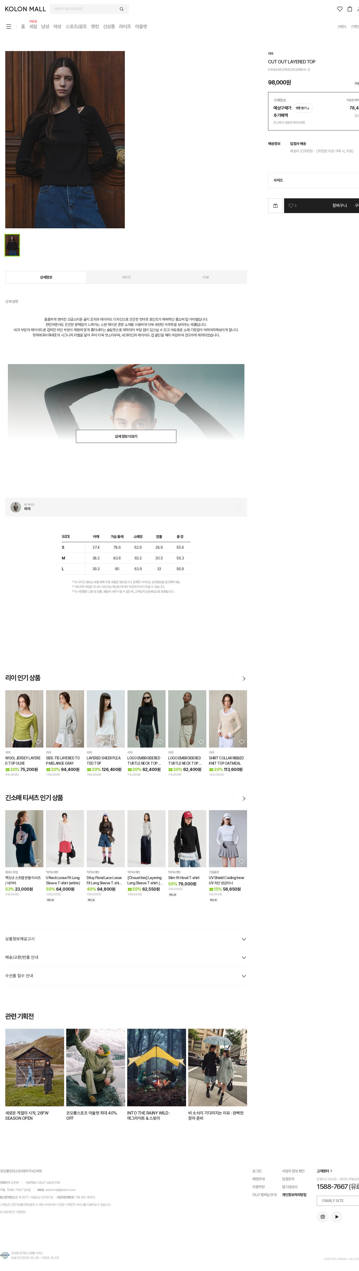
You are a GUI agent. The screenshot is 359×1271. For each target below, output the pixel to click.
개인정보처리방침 (294, 1195)
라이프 (125, 26)
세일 (33, 26)
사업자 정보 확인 (293, 1171)
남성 (45, 26)
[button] (37, 742)
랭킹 (95, 26)
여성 (57, 26)
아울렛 (141, 26)
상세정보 (46, 277)
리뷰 (206, 277)
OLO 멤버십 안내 (264, 1195)
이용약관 (258, 1187)
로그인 (256, 1171)
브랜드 (342, 26)
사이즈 (126, 277)
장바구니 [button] (339, 205)
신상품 (109, 26)
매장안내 (258, 1179)
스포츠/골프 (76, 26)
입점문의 (288, 1179)
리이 (270, 54)
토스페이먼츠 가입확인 (13, 1212)
